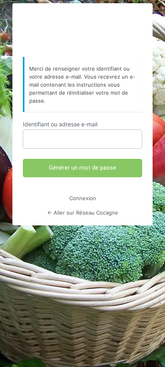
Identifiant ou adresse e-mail (60, 124)
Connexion (82, 198)
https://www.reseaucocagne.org (82, 30)
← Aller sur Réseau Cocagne (82, 212)
